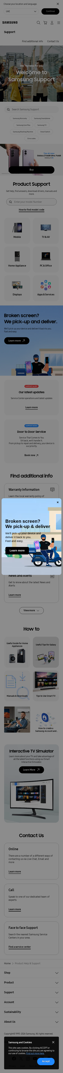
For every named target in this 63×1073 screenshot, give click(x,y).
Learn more (17, 550)
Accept (46, 1061)
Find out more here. (35, 1053)
